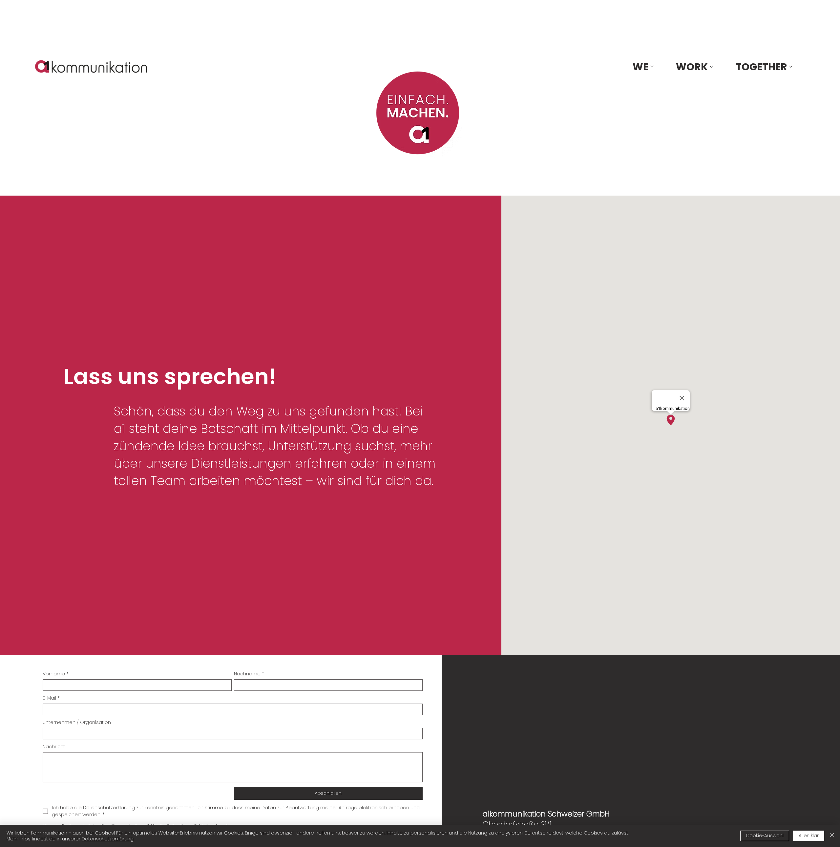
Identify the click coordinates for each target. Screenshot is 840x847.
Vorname (56, 674)
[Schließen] (832, 836)
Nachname (249, 674)
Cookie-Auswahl (765, 835)
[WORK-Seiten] (711, 66)
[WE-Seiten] (652, 66)
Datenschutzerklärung (108, 839)
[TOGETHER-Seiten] (790, 66)
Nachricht (54, 747)
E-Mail (51, 698)
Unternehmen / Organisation (77, 722)
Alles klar (809, 835)
